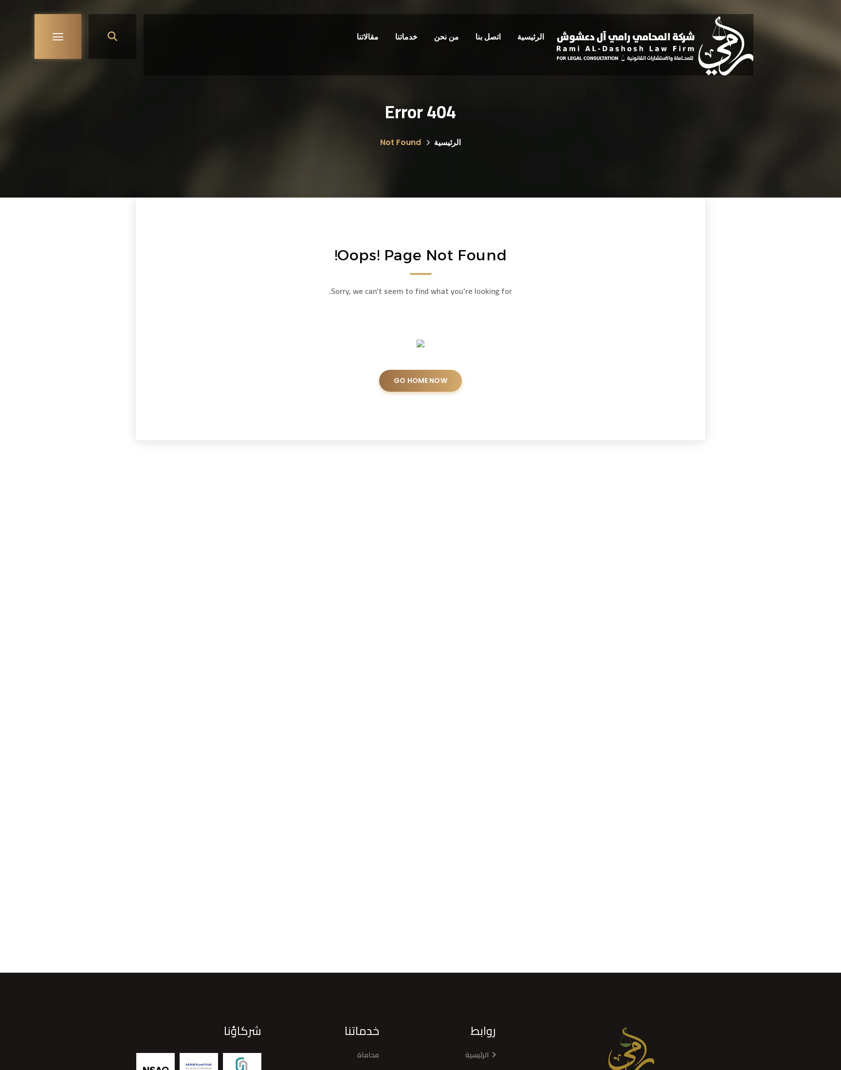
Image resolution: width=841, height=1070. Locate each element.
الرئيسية (447, 142)
